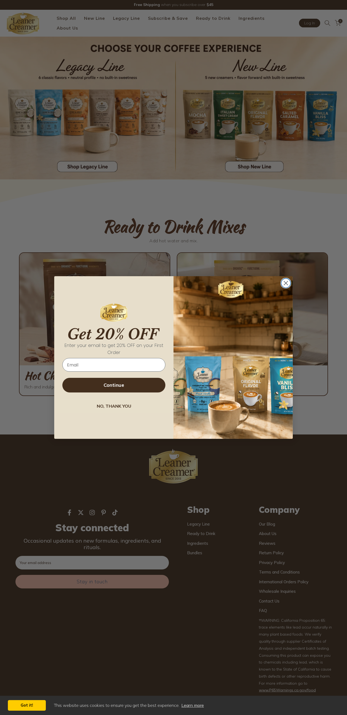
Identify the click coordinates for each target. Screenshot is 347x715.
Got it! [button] (27, 705)
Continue (114, 385)
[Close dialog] (286, 283)
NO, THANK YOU (114, 406)
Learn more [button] (192, 705)
